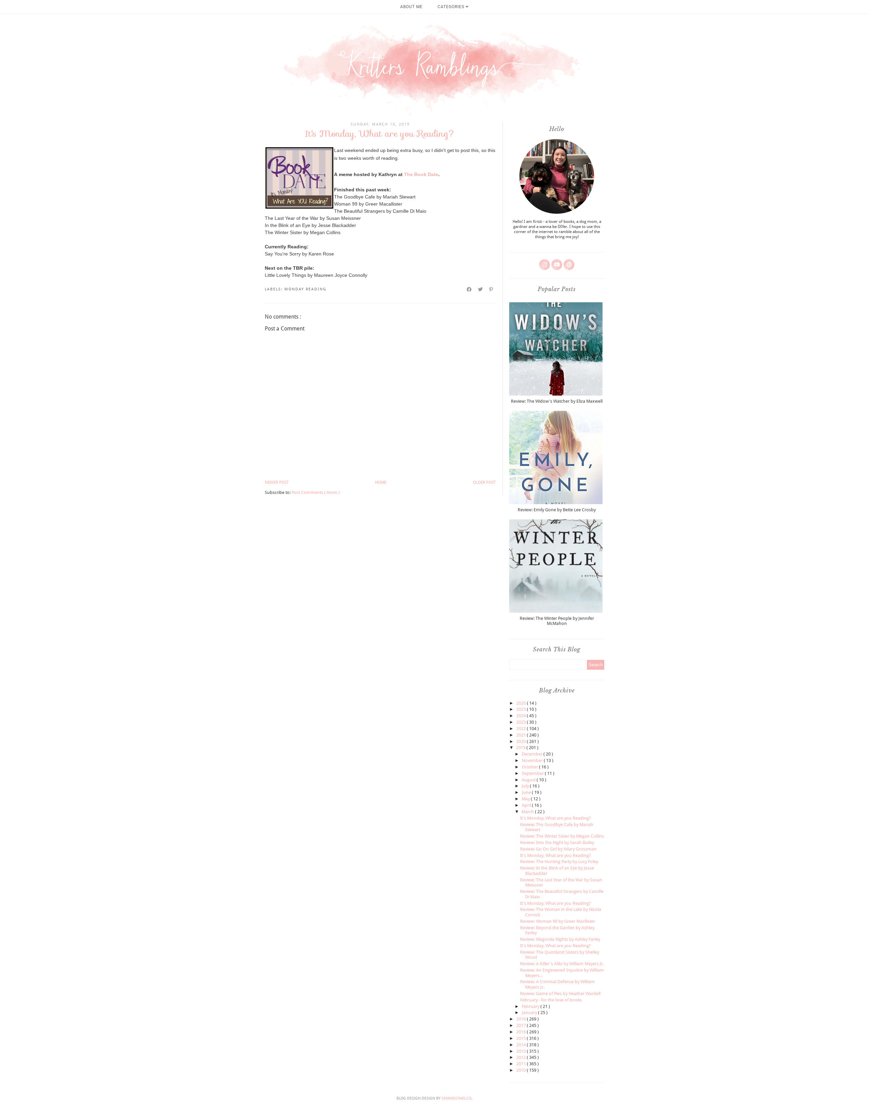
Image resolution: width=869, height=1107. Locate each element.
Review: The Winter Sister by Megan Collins (562, 836)
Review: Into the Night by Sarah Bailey (557, 842)
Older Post (484, 482)
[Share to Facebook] (469, 289)
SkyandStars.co (457, 1098)
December (532, 754)
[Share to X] (480, 289)
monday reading (305, 289)
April (527, 805)
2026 (521, 703)
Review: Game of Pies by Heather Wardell (560, 993)
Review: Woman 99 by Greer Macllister (557, 921)
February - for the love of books (551, 1000)
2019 (521, 747)
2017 (521, 1025)
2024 (521, 715)
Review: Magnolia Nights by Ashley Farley (560, 939)
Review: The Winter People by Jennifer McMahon (557, 621)
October (530, 766)
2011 (521, 1063)
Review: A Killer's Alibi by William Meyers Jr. (562, 963)
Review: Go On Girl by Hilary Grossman (558, 849)
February (531, 1006)
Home (380, 482)
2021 (521, 735)
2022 (521, 728)
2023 (521, 722)
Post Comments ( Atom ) (316, 492)
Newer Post (277, 482)
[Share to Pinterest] (491, 289)
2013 (521, 1051)
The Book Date (421, 174)
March (528, 811)
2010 (521, 1070)
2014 (521, 1044)
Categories (452, 6)
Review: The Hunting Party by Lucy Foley (559, 861)
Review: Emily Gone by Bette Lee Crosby (557, 509)
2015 (521, 1038)
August (529, 779)
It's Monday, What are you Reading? (555, 818)
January (530, 1012)
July (526, 785)
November (533, 760)
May (526, 798)
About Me (411, 6)
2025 (521, 709)
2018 (521, 1019)
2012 (521, 1057)
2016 (521, 1031)
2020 (521, 741)
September (533, 773)
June (527, 792)
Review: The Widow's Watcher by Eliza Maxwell (557, 401)
